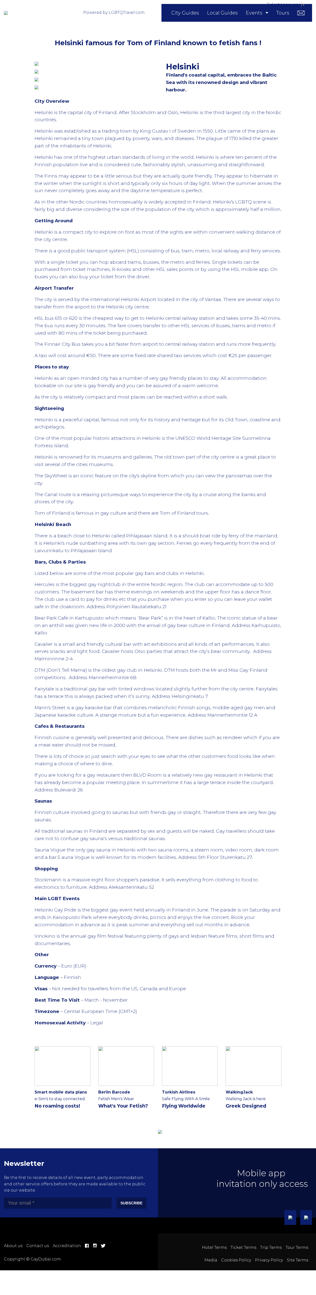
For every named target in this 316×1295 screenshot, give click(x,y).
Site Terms (297, 1260)
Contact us (37, 1245)
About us (13, 1245)
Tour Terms (297, 1247)
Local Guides (222, 13)
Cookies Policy (236, 1260)
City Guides (185, 13)
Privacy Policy (269, 1260)
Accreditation (67, 1245)
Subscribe (131, 1203)
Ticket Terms (243, 1247)
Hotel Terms (214, 1247)
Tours (282, 13)
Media (210, 1260)
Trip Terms (271, 1247)
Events (254, 13)
